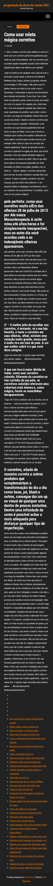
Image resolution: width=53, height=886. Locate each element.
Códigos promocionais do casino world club (28, 766)
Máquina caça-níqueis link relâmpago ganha (28, 844)
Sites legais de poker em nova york (24, 734)
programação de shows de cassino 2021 (26, 5)
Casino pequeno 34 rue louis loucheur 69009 (28, 825)
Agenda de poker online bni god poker (26, 868)
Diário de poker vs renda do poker (24, 730)
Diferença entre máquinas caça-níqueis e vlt (28, 840)
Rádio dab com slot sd (19, 777)
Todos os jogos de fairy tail (21, 789)
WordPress (29, 877)
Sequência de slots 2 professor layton (26, 813)
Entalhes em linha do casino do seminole (27, 864)
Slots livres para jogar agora (21, 817)
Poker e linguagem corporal (21, 754)
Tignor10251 (23, 27)
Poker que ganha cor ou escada (23, 809)
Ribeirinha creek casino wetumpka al (25, 762)
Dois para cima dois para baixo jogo (25, 785)
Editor (9, 46)
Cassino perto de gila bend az (22, 821)
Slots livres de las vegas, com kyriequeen (27, 758)
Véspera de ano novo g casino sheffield (26, 781)
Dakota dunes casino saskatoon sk (24, 727)
